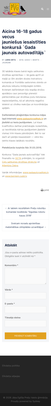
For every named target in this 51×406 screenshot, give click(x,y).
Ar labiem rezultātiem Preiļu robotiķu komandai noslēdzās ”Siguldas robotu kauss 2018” (26, 212)
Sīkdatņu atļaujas (11, 376)
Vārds (9, 289)
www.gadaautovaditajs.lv (30, 118)
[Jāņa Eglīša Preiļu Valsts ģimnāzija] (14, 8)
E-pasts (10, 303)
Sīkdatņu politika (11, 365)
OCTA (18, 158)
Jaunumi (6, 63)
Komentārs (11, 265)
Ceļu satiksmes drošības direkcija (19, 162)
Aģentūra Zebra (10, 165)
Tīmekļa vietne (13, 317)
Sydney (36, 401)
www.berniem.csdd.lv (16, 176)
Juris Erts (10, 60)
